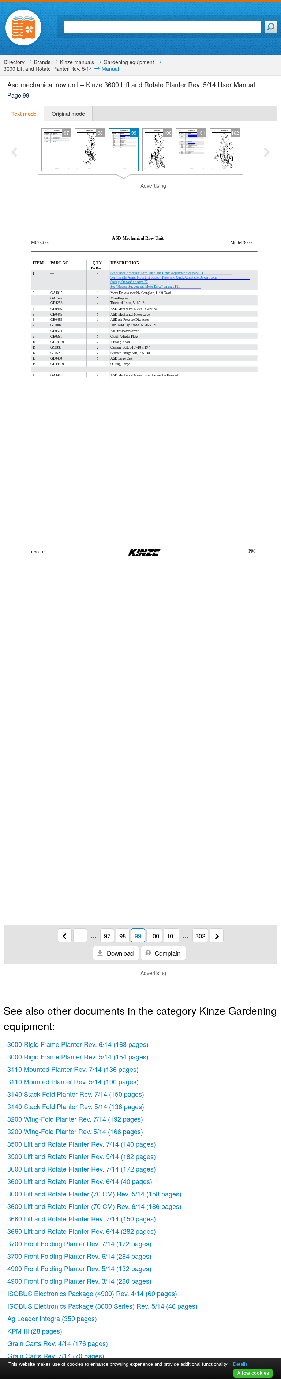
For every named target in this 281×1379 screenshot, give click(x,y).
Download (119, 952)
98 (122, 935)
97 (107, 935)
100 (154, 935)
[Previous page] (65, 935)
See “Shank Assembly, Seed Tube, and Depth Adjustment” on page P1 (156, 273)
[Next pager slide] (267, 152)
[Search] (271, 27)
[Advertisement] (140, 200)
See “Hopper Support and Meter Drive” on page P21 (145, 286)
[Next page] (217, 935)
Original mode (68, 113)
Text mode (24, 113)
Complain (166, 952)
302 (200, 935)
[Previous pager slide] (14, 152)
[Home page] (23, 27)
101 (171, 935)
